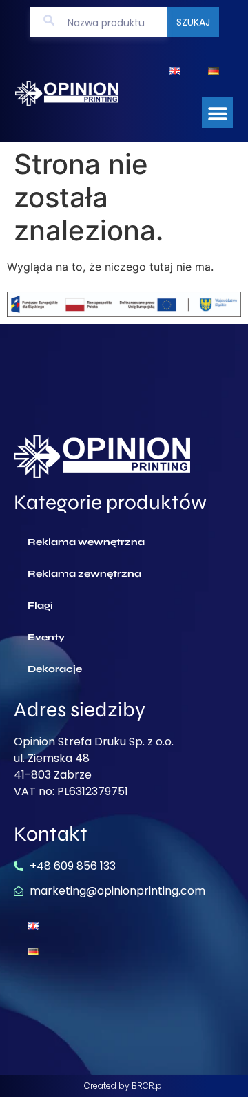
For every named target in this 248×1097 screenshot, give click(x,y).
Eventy (46, 637)
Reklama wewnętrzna (86, 542)
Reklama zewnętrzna (84, 574)
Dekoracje (55, 669)
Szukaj (193, 22)
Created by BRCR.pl (124, 1085)
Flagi (40, 605)
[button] (217, 112)
